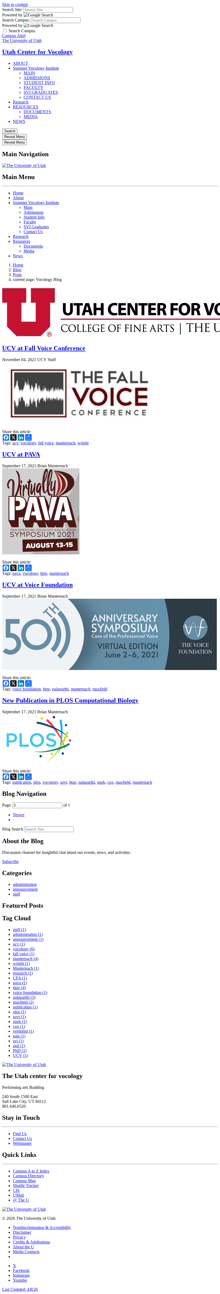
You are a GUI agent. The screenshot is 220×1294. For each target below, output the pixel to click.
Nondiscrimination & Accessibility (42, 1227)
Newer (18, 814)
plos (36, 782)
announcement (25, 889)
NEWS (19, 121)
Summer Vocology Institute (36, 68)
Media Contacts (26, 1251)
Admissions (33, 212)
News (18, 256)
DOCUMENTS (37, 111)
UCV (20, 1055)
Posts (17, 274)
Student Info (34, 217)
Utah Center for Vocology (37, 51)
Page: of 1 (36, 805)
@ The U (21, 1200)
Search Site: (12, 9)
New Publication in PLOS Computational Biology (70, 700)
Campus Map (24, 1180)
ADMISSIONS (37, 78)
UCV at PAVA (21, 454)
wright (83, 443)
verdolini (23, 1031)
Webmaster (22, 1143)
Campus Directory (28, 1176)
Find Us (20, 1133)
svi (18, 1041)
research (23, 973)
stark (101, 782)
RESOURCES (25, 107)
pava (16, 573)
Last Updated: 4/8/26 (20, 1289)
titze (43, 573)
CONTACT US (37, 97)
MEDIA (31, 116)
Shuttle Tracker (26, 1185)
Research (20, 102)
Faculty (30, 222)
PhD (20, 1050)
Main (28, 207)
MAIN (29, 73)
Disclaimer (22, 1232)
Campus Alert (13, 35)
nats (19, 1036)
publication (21, 782)
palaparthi (60, 689)
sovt (63, 782)
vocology (28, 443)
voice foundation (26, 689)
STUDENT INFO (39, 82)
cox (110, 782)
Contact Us (33, 231)
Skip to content (15, 4)
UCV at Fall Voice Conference (43, 348)
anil (19, 1045)
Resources (21, 241)
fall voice (46, 443)
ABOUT (20, 63)
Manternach (26, 968)
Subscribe (10, 861)
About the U (23, 1247)
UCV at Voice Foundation (37, 584)
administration (25, 884)
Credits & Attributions (31, 1242)
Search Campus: (16, 20)
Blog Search (12, 829)
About (18, 197)
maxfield (100, 689)
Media (29, 251)
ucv (15, 443)
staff (16, 894)
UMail (18, 1195)
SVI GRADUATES (41, 92)
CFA (20, 978)
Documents (33, 246)
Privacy (19, 1237)
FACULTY (33, 87)
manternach (65, 443)
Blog (17, 270)
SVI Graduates (36, 226)
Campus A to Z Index (31, 1171)
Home (18, 193)
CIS (16, 1190)
